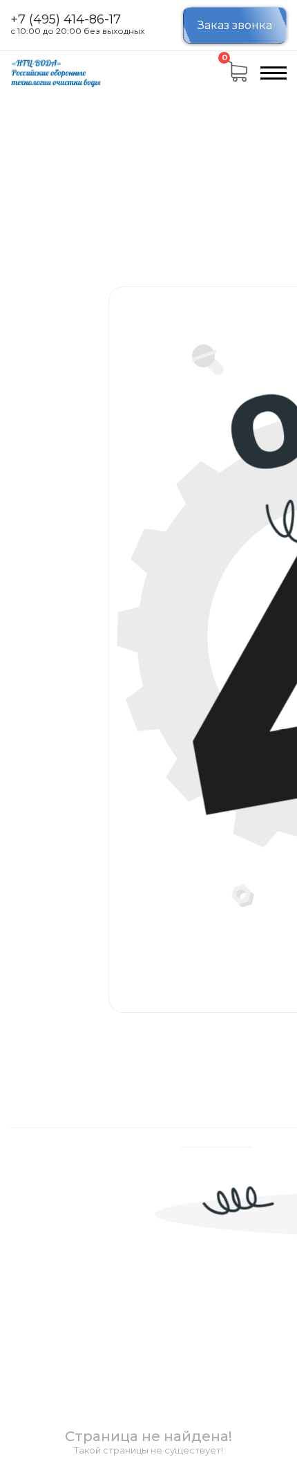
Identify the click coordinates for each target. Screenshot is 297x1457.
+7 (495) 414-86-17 (65, 20)
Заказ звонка (235, 25)
